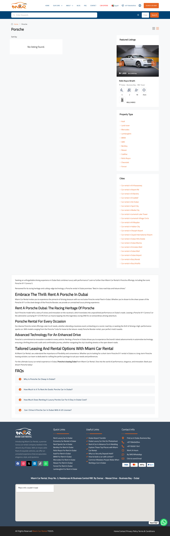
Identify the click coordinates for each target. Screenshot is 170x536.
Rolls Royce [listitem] (126, 158)
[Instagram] (23, 463)
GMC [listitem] (123, 141)
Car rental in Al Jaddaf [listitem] (129, 197)
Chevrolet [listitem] (125, 162)
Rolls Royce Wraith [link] (127, 81)
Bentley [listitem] (124, 146)
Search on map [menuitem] (151, 5)
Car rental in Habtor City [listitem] (130, 226)
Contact (93, 5)
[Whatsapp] (45, 463)
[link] (138, 61)
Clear (145, 15)
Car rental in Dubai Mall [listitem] (130, 251)
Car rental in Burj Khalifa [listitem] (130, 263)
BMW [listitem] (123, 137)
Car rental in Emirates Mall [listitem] (131, 247)
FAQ (85, 5)
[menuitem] (128, 5)
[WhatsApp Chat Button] (164, 522)
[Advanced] (138, 15)
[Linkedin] (34, 463)
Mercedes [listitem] (125, 129)
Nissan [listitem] (124, 150)
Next (153, 63)
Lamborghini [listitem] (126, 133)
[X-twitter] (29, 463)
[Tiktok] (40, 463)
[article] (138, 76)
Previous (121, 63)
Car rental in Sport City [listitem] (130, 206)
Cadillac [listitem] (124, 154)
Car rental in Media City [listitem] (130, 210)
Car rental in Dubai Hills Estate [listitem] (133, 238)
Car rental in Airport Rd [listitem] (130, 189)
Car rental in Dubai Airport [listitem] (131, 255)
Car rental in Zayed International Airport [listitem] (136, 234)
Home (47, 5)
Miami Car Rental (39, 531)
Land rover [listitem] (125, 125)
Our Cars (56, 5)
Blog (78, 5)
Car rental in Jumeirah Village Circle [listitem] (135, 218)
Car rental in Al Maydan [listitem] (130, 222)
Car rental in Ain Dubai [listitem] (130, 201)
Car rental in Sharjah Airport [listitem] (132, 230)
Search (154, 15)
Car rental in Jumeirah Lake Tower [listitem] (134, 214)
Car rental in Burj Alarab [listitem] (130, 259)
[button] (153, 28)
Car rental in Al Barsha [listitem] (130, 193)
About (68, 5)
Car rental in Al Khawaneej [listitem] (131, 185)
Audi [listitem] (123, 121)
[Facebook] (17, 463)
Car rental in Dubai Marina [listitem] (131, 242)
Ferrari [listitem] (124, 166)
